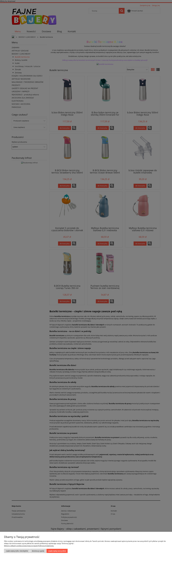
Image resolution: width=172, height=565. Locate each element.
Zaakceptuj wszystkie (57, 551)
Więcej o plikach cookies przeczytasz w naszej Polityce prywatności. (29, 546)
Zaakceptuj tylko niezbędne (17, 551)
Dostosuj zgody (38, 551)
